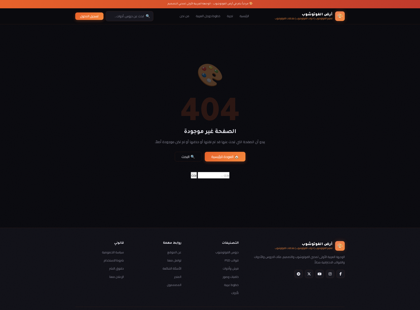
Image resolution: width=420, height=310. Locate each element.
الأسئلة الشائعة (172, 268)
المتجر (177, 277)
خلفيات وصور (231, 277)
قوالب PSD (232, 260)
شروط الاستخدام (114, 260)
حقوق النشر (116, 268)
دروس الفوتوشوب (227, 252)
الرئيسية (244, 16)
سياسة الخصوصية (113, 252)
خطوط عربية (231, 285)
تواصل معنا (174, 260)
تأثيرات (235, 293)
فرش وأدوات (231, 268)
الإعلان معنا (116, 277)
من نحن (184, 16)
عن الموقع (174, 252)
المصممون (174, 285)
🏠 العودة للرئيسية (225, 156)
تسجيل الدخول (89, 16)
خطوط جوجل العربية (208, 16)
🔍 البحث (188, 156)
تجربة (230, 16)
